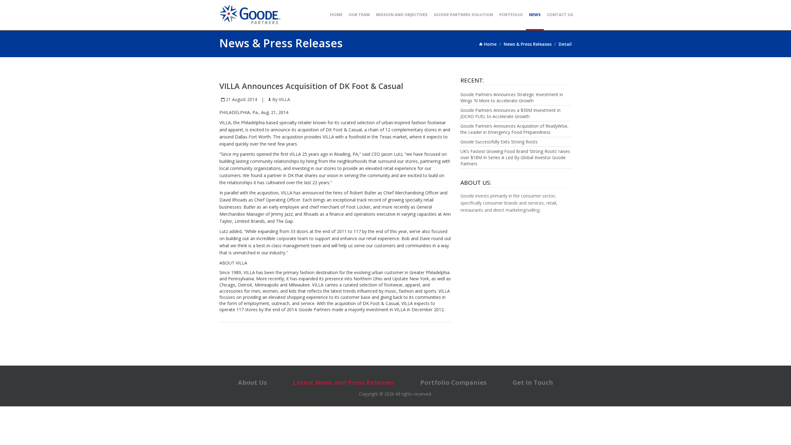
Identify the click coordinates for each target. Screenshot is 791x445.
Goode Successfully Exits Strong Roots (499, 142)
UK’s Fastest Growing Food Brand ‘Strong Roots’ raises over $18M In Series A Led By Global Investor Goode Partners (515, 157)
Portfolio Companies (453, 382)
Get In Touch (533, 382)
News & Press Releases (528, 44)
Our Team (359, 14)
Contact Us (560, 14)
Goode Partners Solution (463, 14)
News (535, 14)
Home (336, 14)
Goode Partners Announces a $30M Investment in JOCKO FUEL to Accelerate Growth (510, 113)
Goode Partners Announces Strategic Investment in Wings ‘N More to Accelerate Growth (511, 97)
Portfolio (511, 14)
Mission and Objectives (402, 14)
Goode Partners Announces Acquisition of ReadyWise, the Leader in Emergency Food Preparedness (514, 129)
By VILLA (280, 99)
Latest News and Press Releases (343, 382)
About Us (252, 382)
